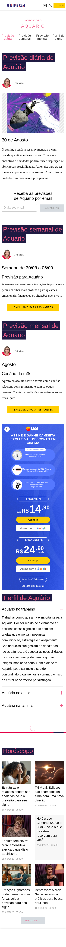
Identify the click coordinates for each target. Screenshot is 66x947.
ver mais (30, 920)
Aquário (33, 25)
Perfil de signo (58, 37)
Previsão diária (8, 37)
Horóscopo (33, 20)
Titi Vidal (19, 83)
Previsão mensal (42, 37)
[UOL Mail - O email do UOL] (45, 5)
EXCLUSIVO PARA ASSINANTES (33, 307)
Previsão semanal (24, 37)
